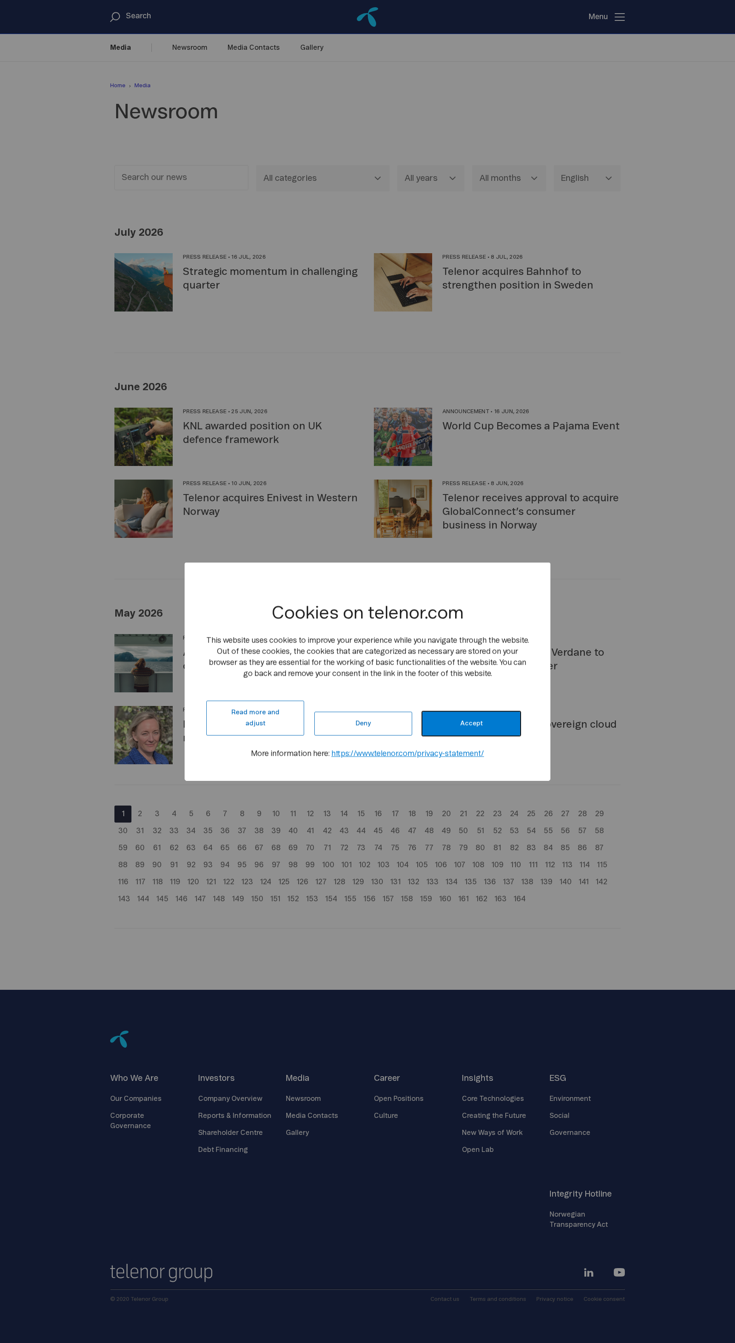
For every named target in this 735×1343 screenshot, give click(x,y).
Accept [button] (471, 723)
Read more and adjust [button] (255, 718)
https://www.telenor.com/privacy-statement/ (407, 754)
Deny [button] (363, 723)
